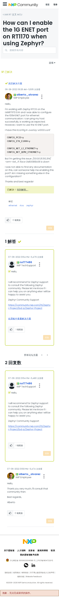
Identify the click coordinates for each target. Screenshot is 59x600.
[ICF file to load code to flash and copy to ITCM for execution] (47, 355)
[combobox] (29, 50)
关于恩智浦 (9, 550)
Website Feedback (34, 576)
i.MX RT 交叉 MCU (13, 14)
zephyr (29, 205)
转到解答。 (22, 189)
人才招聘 (21, 550)
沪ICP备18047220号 (45, 560)
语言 (48, 4)
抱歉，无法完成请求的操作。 (17, 593)
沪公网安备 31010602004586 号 (23, 561)
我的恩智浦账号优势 (29, 554)
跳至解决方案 (15, 83)
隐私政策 (8, 572)
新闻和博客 (43, 550)
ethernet (13, 205)
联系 (53, 550)
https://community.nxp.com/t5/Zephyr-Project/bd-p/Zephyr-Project (29, 306)
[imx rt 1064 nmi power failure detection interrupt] (42, 355)
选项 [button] (51, 62)
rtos (22, 205)
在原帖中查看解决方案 (19, 318)
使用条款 (16, 572)
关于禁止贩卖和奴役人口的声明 (42, 572)
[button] (41, 96)
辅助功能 (20, 576)
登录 (55, 4)
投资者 (31, 550)
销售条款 (25, 572)
